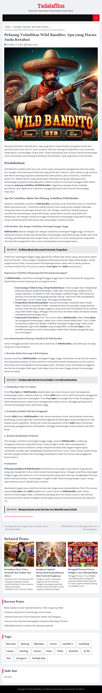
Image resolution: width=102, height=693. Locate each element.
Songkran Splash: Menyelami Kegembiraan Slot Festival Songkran (50, 572)
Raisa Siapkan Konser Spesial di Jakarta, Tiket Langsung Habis (33, 608)
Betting (25, 644)
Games (10, 651)
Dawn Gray (32, 44)
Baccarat (11, 644)
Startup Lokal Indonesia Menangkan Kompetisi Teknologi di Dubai (35, 621)
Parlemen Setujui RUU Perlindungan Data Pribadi (27, 612)
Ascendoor (58, 689)
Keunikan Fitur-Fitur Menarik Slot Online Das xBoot (17, 572)
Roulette (73, 651)
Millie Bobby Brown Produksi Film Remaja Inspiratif (28, 625)
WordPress (80, 689)
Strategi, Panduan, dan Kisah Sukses (18, 517)
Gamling (23, 651)
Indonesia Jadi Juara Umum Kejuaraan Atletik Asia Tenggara (32, 616)
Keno (49, 651)
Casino (53, 644)
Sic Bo (86, 651)
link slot (8, 676)
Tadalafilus (51, 6)
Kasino (37, 651)
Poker (60, 651)
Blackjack (39, 644)
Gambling (84, 644)
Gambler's (67, 644)
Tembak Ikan (39, 658)
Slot (8, 658)
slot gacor (21, 658)
